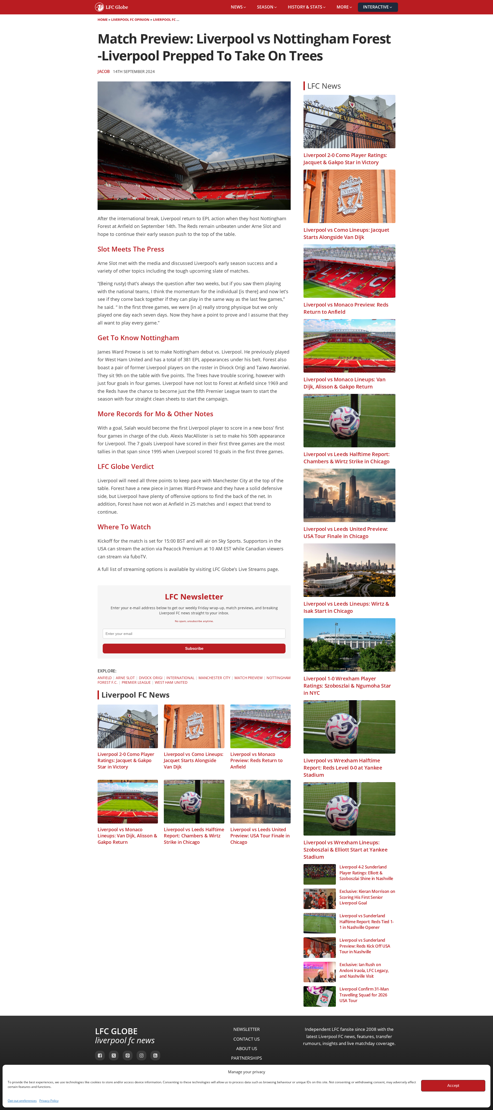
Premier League (136, 682)
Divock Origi (151, 677)
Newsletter (246, 1029)
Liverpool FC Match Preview (178, 19)
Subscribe (194, 648)
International (180, 677)
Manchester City (214, 677)
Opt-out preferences (22, 1100)
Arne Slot (125, 677)
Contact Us (246, 1039)
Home (103, 19)
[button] (238, 7)
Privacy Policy (49, 1100)
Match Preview (248, 677)
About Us (246, 1048)
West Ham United (171, 682)
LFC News (324, 86)
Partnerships (246, 1058)
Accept (453, 1085)
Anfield (105, 677)
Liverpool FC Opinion (130, 19)
